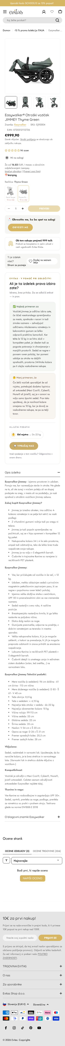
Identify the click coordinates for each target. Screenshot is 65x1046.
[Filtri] (6, 860)
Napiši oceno (32, 878)
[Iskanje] (57, 20)
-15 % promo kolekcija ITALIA (29, 30)
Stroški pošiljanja (28, 139)
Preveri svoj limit (31, 171)
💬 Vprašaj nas (24, 445)
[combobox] (32, 20)
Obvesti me (20, 227)
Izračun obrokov (13, 171)
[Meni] (5, 12)
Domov (6, 30)
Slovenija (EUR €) (16, 1004)
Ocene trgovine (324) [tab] (47, 851)
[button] (12, 150)
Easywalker (20, 124)
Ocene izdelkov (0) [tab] (17, 851)
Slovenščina (39, 1004)
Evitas (15, 1040)
